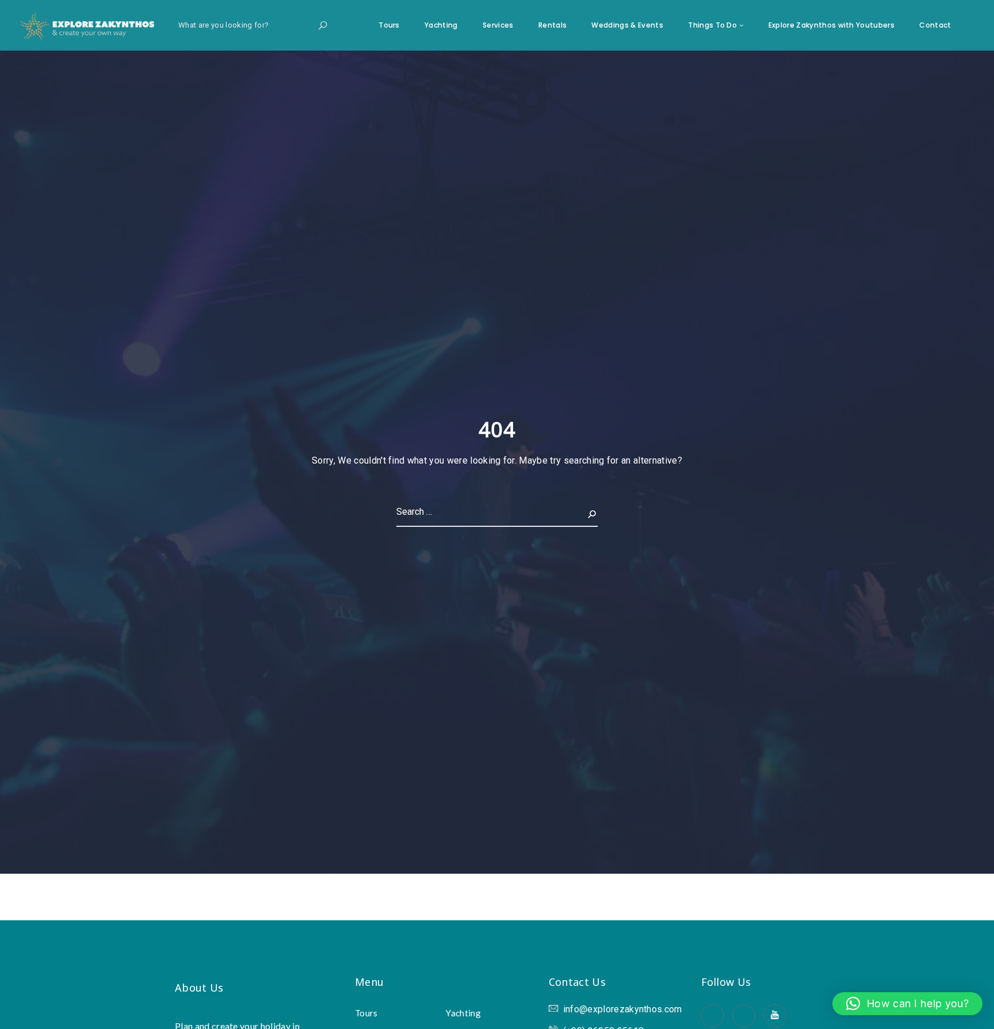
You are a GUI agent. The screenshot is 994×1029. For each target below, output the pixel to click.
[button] (907, 1003)
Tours (389, 25)
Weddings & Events (627, 25)
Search (583, 512)
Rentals (552, 25)
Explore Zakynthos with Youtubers (831, 25)
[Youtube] (774, 1015)
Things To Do (712, 25)
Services (498, 25)
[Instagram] (743, 1015)
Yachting (441, 25)
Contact (935, 25)
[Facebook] (712, 1015)
